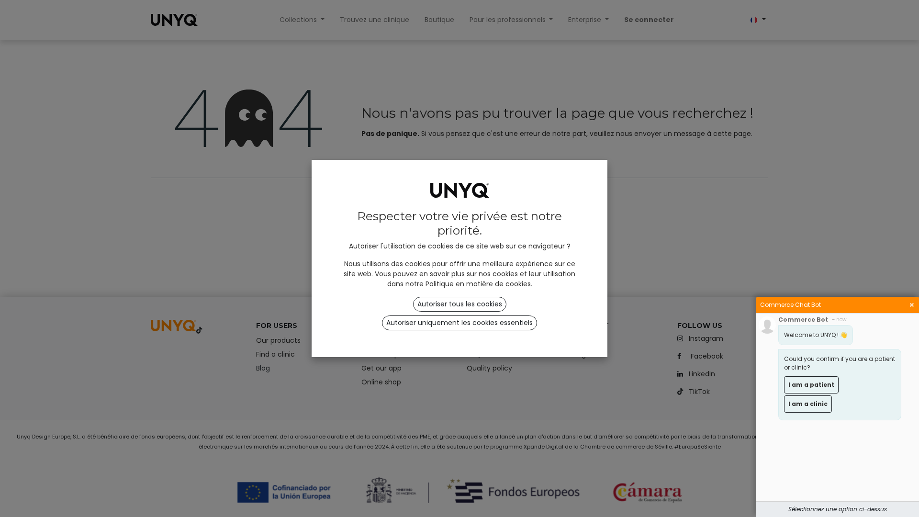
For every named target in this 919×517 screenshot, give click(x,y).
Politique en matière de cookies (478, 284)
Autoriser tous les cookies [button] (459, 304)
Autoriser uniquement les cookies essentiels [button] (459, 322)
